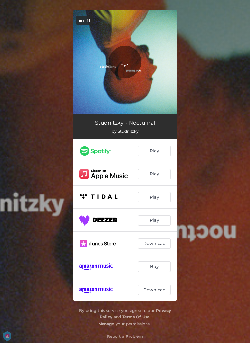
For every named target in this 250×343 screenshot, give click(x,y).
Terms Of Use (136, 316)
